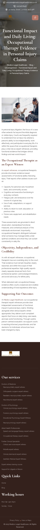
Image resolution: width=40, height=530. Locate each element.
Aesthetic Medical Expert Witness (14, 459)
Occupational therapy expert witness (15, 436)
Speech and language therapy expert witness (18, 431)
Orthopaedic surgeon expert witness (15, 391)
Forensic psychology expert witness (15, 413)
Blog (3, 488)
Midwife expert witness (11, 449)
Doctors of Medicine (9, 384)
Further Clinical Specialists (11, 441)
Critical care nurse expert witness (14, 444)
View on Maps (26, 520)
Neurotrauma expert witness (13, 400)
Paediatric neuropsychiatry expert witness (17, 395)
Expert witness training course (12, 464)
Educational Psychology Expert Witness (17, 418)
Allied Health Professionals (11, 428)
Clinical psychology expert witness (15, 408)
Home (4, 483)
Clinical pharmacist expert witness (15, 454)
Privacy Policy (14, 520)
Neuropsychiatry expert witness (14, 387)
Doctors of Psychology (10, 405)
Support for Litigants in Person (12, 469)
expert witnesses (10, 170)
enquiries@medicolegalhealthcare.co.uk (21, 2)
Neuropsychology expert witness (14, 423)
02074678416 (22, 6)
